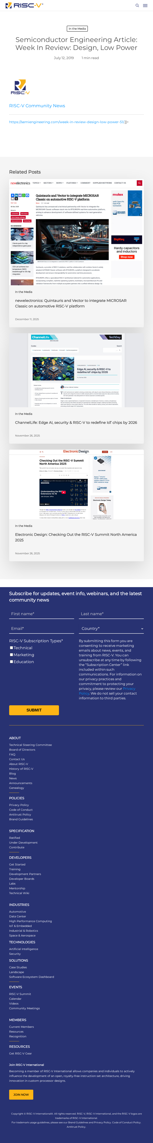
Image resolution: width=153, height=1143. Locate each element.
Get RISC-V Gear (20, 1053)
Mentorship (17, 888)
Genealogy (16, 788)
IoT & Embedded (20, 926)
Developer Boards (21, 879)
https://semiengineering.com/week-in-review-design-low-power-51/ (66, 122)
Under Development (23, 842)
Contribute (16, 847)
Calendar (15, 999)
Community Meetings (24, 1008)
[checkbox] (41, 654)
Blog (12, 773)
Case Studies (18, 967)
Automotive (17, 911)
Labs (12, 883)
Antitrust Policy (20, 814)
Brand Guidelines (21, 819)
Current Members (21, 1027)
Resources (16, 1031)
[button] (145, 5)
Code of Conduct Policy (126, 1122)
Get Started (17, 864)
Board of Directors (22, 749)
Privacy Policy (19, 805)
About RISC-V (18, 764)
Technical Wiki (19, 893)
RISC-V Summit (20, 994)
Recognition (17, 1036)
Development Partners (25, 874)
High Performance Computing (30, 921)
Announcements (20, 783)
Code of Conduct (21, 810)
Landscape (16, 972)
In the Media (77, 28)
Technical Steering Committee (30, 745)
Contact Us (17, 759)
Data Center (17, 916)
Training (15, 869)
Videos (14, 1003)
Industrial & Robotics (23, 931)
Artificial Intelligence (23, 949)
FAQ (12, 754)
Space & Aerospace (22, 935)
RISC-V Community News (37, 105)
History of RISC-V (21, 769)
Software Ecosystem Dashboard (31, 977)
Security (15, 954)
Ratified (14, 838)
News (13, 778)
